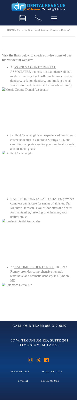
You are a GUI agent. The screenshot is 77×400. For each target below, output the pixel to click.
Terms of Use (50, 381)
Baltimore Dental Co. (34, 267)
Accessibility (20, 371)
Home (11, 30)
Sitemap (23, 381)
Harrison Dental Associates (36, 199)
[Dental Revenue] (38, 6)
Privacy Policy (52, 371)
